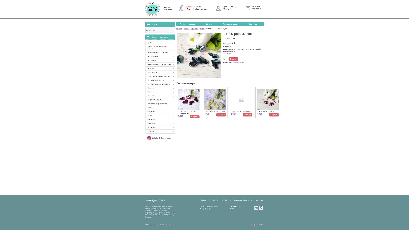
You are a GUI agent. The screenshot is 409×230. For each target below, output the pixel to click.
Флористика (152, 123)
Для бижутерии (153, 56)
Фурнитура (152, 127)
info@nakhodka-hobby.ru (196, 9)
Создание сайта (257, 225)
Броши (150, 43)
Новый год (151, 92)
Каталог (209, 24)
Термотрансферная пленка (157, 104)
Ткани (149, 108)
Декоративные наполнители (158, 52)
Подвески (151, 96)
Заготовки (151, 68)
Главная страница (187, 24)
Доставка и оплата (230, 24)
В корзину (233, 59)
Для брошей (152, 60)
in (261, 208)
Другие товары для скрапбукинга (159, 64)
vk (256, 208)
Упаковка (151, 115)
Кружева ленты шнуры (156, 80)
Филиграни (151, 119)
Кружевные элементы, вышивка (159, 84)
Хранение (151, 131)
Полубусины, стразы (155, 100)
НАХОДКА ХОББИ (163, 225)
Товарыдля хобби (168, 8)
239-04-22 (193, 7)
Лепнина (151, 88)
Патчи (233, 62)
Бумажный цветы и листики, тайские (157, 48)
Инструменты (152, 72)
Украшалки (151, 112)
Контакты (252, 24)
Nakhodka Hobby (157, 138)
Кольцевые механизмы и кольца (159, 76)
